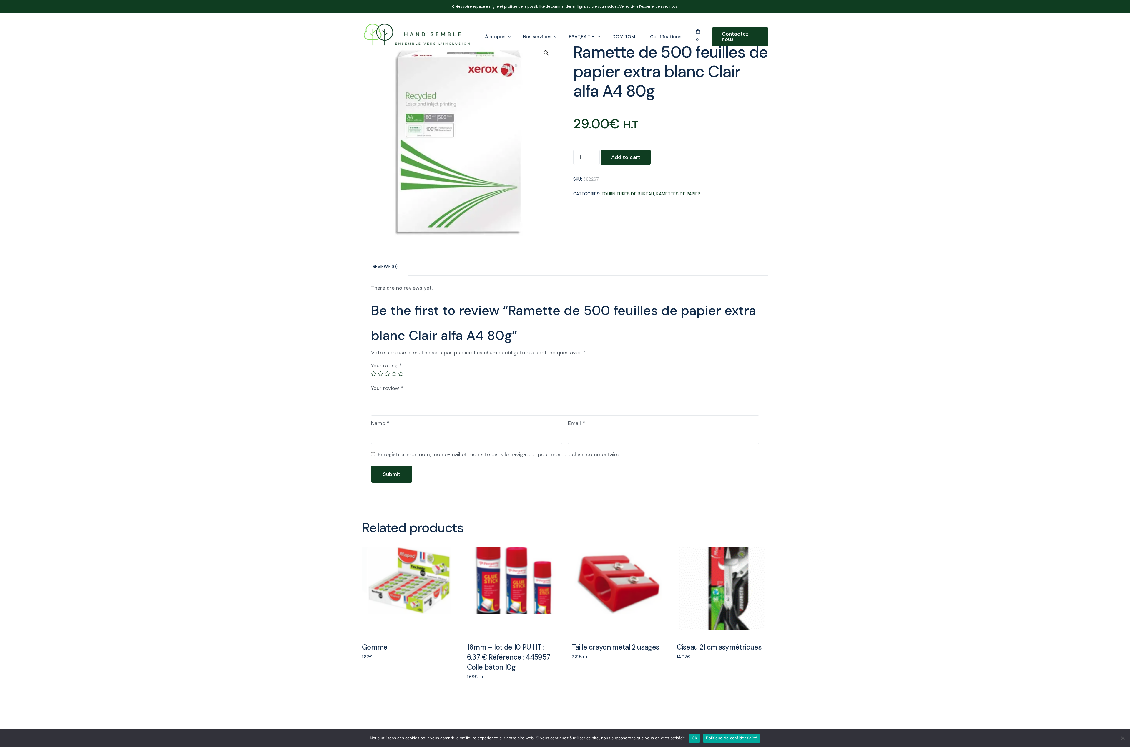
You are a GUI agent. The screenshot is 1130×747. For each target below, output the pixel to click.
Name (380, 423)
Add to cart (625, 157)
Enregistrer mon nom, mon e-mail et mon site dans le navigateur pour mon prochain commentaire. (499, 454)
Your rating (386, 365)
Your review (387, 388)
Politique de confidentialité (731, 738)
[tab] (385, 266)
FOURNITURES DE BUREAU (628, 194)
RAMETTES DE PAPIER (678, 194)
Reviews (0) (385, 266)
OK (694, 738)
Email (576, 423)
